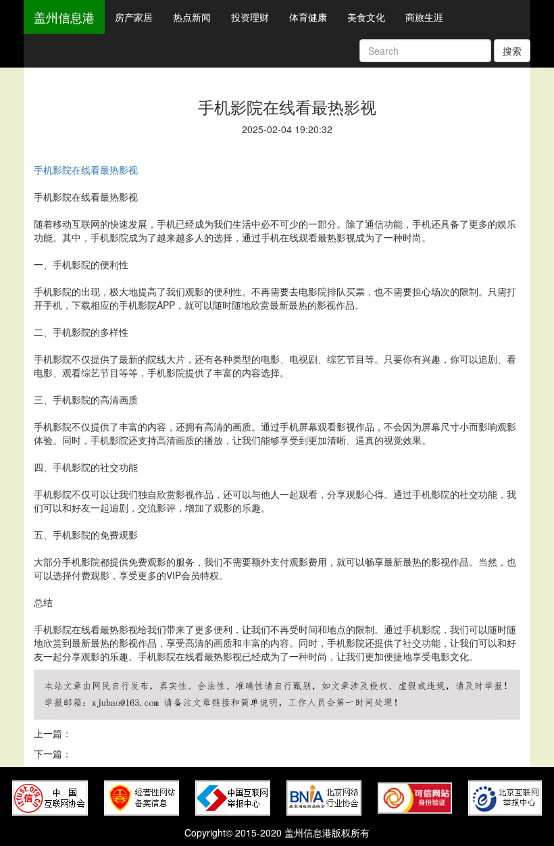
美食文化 (366, 17)
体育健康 (308, 17)
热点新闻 (192, 17)
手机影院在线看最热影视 (86, 169)
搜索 (512, 50)
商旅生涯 (424, 17)
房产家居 (134, 17)
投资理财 (250, 17)
